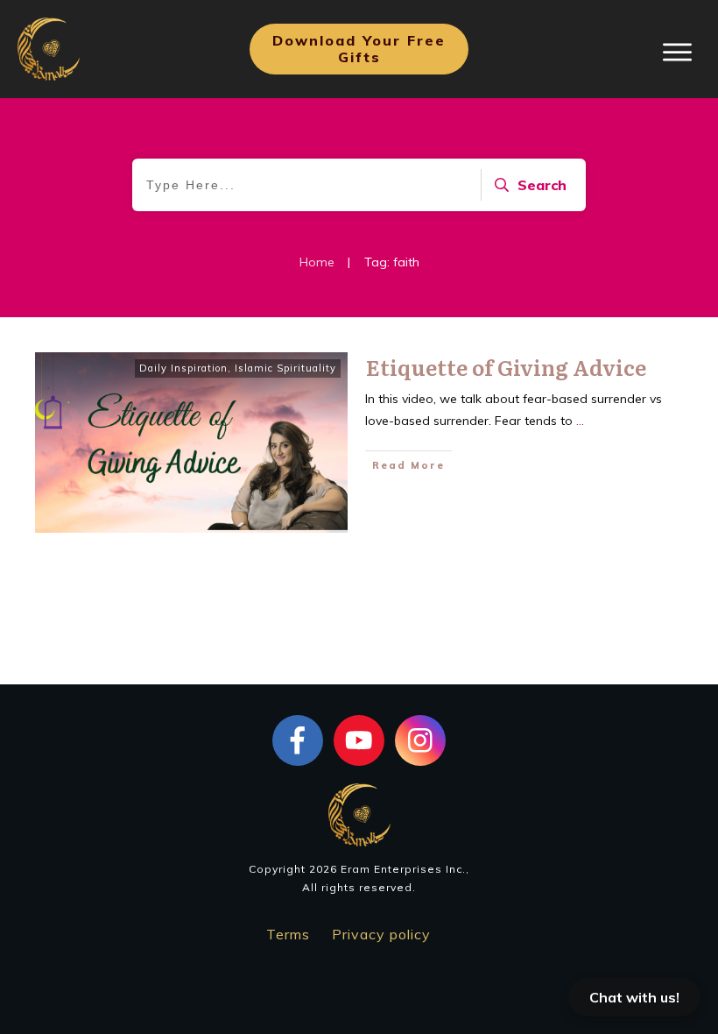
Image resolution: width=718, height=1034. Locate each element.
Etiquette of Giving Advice (506, 366)
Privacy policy (381, 934)
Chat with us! (634, 997)
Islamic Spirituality (285, 368)
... (580, 420)
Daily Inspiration (183, 368)
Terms (288, 934)
